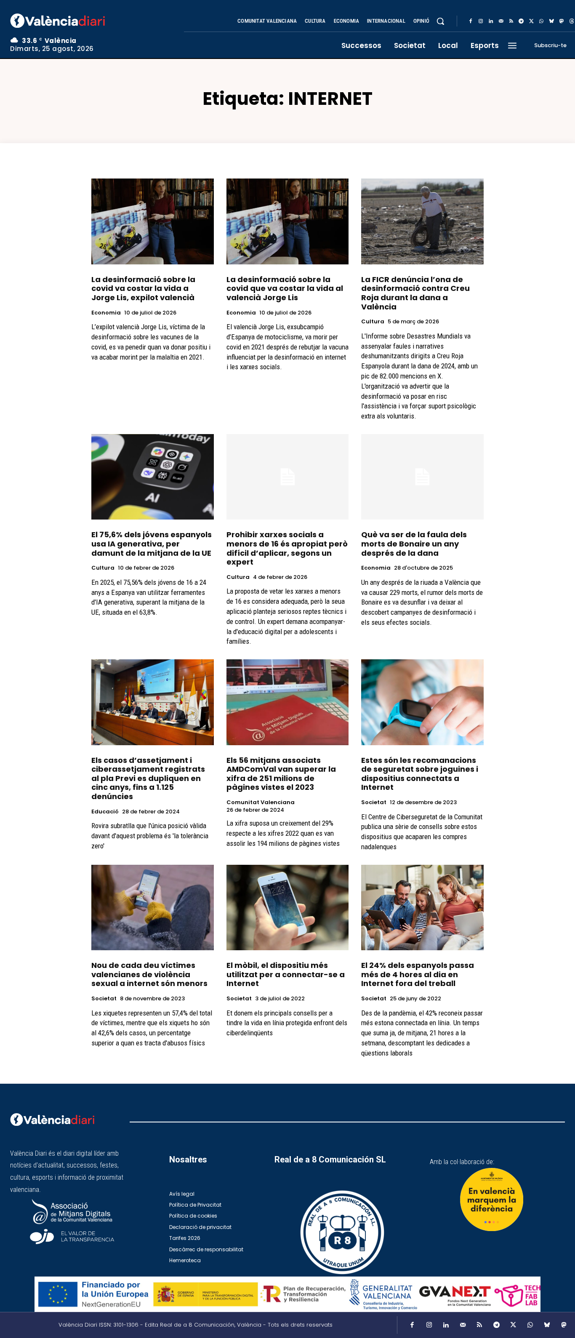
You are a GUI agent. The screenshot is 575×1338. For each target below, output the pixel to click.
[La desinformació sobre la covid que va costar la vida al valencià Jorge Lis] (287, 221)
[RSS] (511, 21)
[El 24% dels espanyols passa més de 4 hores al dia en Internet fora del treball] (422, 907)
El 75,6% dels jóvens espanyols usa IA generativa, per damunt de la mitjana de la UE (151, 543)
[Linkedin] (491, 21)
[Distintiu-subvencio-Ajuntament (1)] (492, 1199)
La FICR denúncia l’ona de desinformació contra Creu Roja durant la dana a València (415, 293)
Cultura (372, 321)
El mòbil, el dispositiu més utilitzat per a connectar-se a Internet (285, 974)
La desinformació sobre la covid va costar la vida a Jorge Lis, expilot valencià (143, 288)
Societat (373, 802)
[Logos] (287, 1294)
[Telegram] (521, 21)
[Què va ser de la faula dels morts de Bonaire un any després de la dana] (422, 477)
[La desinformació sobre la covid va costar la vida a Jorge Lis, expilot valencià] (152, 221)
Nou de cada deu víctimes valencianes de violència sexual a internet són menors (149, 974)
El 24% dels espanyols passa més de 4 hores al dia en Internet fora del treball (417, 974)
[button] (440, 21)
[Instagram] (481, 21)
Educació (105, 811)
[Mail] (501, 21)
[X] (531, 21)
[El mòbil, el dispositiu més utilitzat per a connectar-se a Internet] (287, 907)
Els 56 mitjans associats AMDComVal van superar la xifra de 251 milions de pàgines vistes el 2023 (281, 774)
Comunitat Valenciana (260, 802)
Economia (106, 312)
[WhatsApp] (541, 21)
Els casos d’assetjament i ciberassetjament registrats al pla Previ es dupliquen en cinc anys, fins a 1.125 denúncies (148, 778)
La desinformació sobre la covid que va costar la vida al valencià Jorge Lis (284, 288)
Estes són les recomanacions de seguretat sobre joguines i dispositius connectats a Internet (419, 774)
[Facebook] (471, 21)
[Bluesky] (551, 21)
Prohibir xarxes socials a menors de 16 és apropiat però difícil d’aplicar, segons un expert (287, 548)
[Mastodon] (561, 21)
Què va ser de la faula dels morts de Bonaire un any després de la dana (414, 543)
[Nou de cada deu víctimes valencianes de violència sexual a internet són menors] (152, 907)
